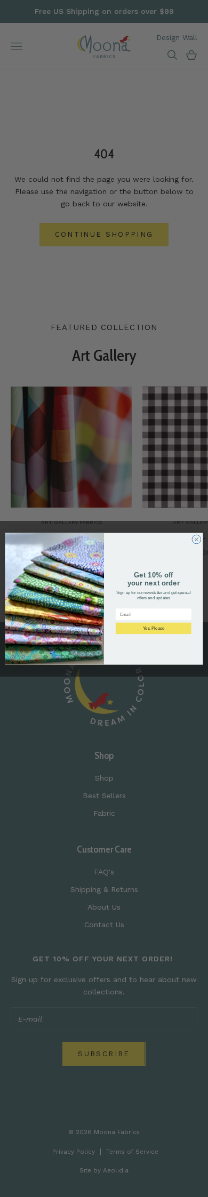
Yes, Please (153, 628)
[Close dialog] (196, 539)
